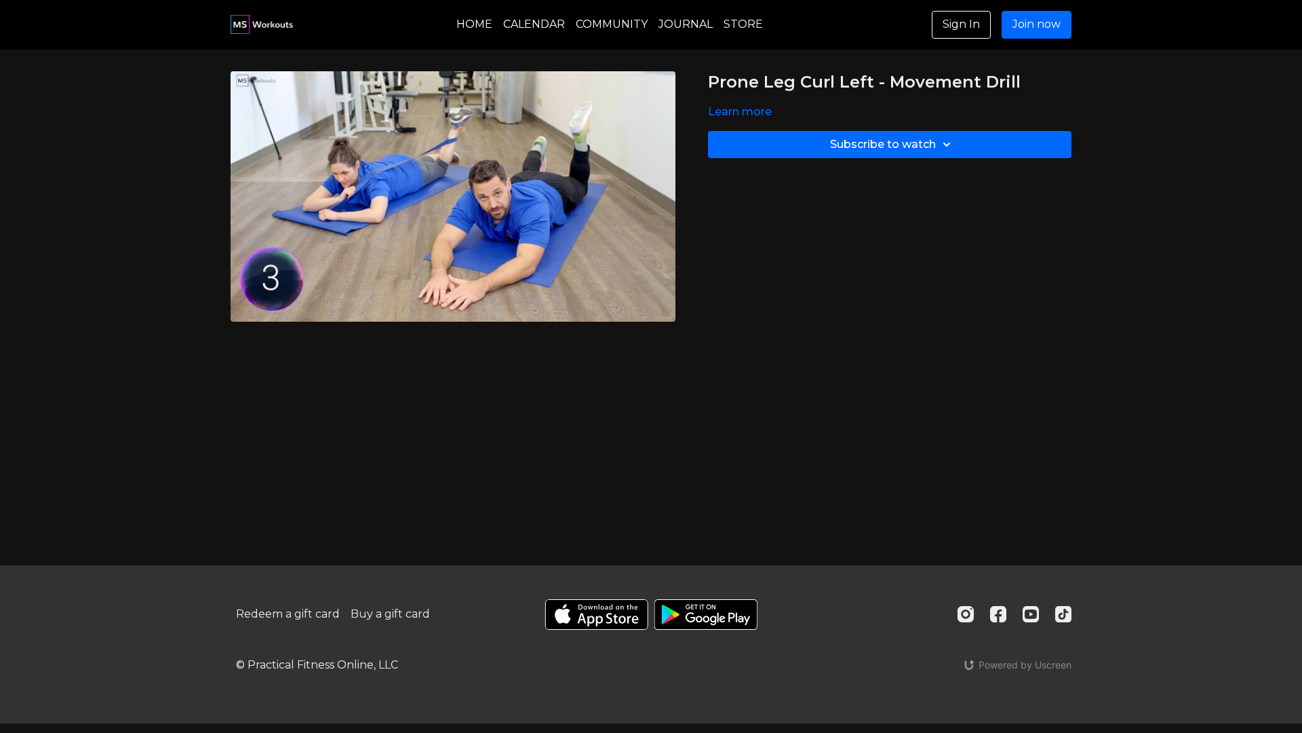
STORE (743, 24)
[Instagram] (966, 614)
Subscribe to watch (883, 144)
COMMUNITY (612, 24)
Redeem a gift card (288, 613)
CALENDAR (534, 24)
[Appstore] (596, 614)
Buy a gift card (390, 613)
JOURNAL (685, 24)
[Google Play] (706, 614)
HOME (474, 24)
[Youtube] (1031, 614)
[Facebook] (998, 614)
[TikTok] (1063, 614)
